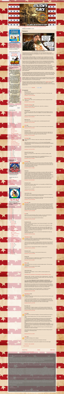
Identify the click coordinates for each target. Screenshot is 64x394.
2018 (11, 122)
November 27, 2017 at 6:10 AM (29, 122)
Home (38, 349)
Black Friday (13, 129)
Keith (25, 125)
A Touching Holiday (14, 227)
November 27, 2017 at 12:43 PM (30, 253)
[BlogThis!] (38, 87)
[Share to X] (39, 87)
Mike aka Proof (27, 98)
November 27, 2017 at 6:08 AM (29, 116)
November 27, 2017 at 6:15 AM (29, 127)
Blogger (37, 390)
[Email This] (37, 87)
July (12, 150)
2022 (11, 213)
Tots (25, 213)
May (12, 153)
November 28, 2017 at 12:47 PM (30, 310)
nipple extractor (48, 81)
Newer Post (24, 349)
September (13, 244)
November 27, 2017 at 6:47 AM (29, 149)
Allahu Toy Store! (13, 135)
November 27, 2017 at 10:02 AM (30, 199)
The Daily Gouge (12, 184)
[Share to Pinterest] (41, 87)
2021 (11, 118)
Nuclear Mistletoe (13, 223)
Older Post (52, 349)
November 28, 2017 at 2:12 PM (29, 333)
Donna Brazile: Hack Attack (15, 143)
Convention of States (12, 180)
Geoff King (26, 161)
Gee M (26, 313)
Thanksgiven (13, 128)
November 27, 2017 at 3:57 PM (29, 267)
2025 (11, 209)
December (13, 124)
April (12, 154)
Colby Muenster (27, 293)
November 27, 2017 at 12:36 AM (30, 95)
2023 (11, 115)
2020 (11, 119)
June (12, 248)
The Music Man (13, 141)
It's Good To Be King (14, 142)
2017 (11, 123)
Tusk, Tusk (12, 132)
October (12, 146)
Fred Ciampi (27, 138)
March (12, 252)
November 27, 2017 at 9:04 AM (29, 190)
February (12, 157)
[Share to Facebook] (40, 87)
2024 (11, 114)
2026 (11, 111)
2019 (11, 120)
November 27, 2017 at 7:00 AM (29, 158)
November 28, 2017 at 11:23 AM (30, 290)
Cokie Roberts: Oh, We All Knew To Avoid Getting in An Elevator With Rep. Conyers (38, 274)
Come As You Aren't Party (15, 145)
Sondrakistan (11, 183)
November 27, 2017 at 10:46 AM (30, 210)
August (12, 149)
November (13, 222)
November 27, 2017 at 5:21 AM (29, 107)
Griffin (26, 336)
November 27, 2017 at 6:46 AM (29, 135)
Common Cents (11, 179)
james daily (26, 202)
